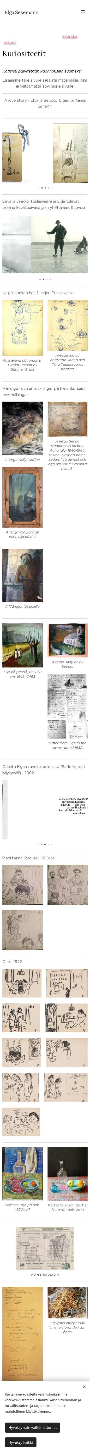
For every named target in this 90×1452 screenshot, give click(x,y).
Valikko (83, 12)
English (10, 42)
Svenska (69, 36)
